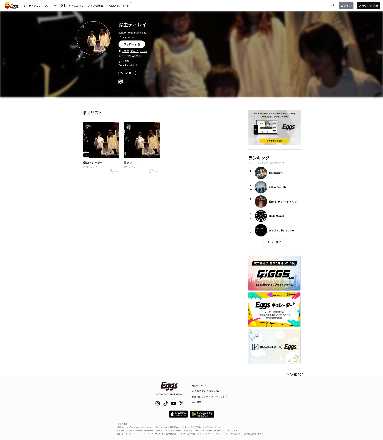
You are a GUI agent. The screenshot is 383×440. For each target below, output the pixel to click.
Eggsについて (199, 385)
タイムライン (76, 5)
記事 (63, 5)
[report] (84, 57)
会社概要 (196, 402)
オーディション (32, 5)
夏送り (128, 162)
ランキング (50, 5)
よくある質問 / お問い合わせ (207, 391)
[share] (79, 57)
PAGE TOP (296, 374)
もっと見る (127, 73)
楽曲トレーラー (93, 162)
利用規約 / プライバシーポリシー (210, 396)
